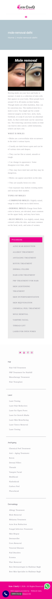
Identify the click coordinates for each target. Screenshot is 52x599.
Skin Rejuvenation (22, 303)
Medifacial (13, 477)
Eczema (12, 557)
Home (11, 38)
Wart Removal (15, 562)
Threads (12, 467)
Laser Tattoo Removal (18, 425)
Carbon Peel (14, 486)
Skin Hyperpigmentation (26, 297)
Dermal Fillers (21, 269)
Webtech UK (26, 594)
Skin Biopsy (14, 534)
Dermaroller (14, 538)
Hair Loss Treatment (24, 275)
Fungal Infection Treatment (21, 529)
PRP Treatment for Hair (25, 281)
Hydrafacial (14, 482)
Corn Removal (15, 543)
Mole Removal (20, 314)
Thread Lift (19, 326)
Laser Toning (14, 401)
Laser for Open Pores (24, 331)
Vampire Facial (20, 320)
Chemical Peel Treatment (26, 308)
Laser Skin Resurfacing (19, 420)
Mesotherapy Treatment (19, 377)
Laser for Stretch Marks (19, 415)
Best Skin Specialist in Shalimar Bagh (25, 572)
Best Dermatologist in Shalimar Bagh (25, 567)
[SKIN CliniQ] (5, 594)
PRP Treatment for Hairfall (20, 372)
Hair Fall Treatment (17, 368)
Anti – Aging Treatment (19, 453)
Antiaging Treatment (24, 258)
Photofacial (14, 491)
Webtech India (36, 591)
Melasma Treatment (17, 520)
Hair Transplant (16, 382)
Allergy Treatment (23, 252)
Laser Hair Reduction (18, 406)
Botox (11, 458)
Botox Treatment (22, 264)
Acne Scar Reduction (24, 246)
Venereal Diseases (16, 548)
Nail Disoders (15, 553)
